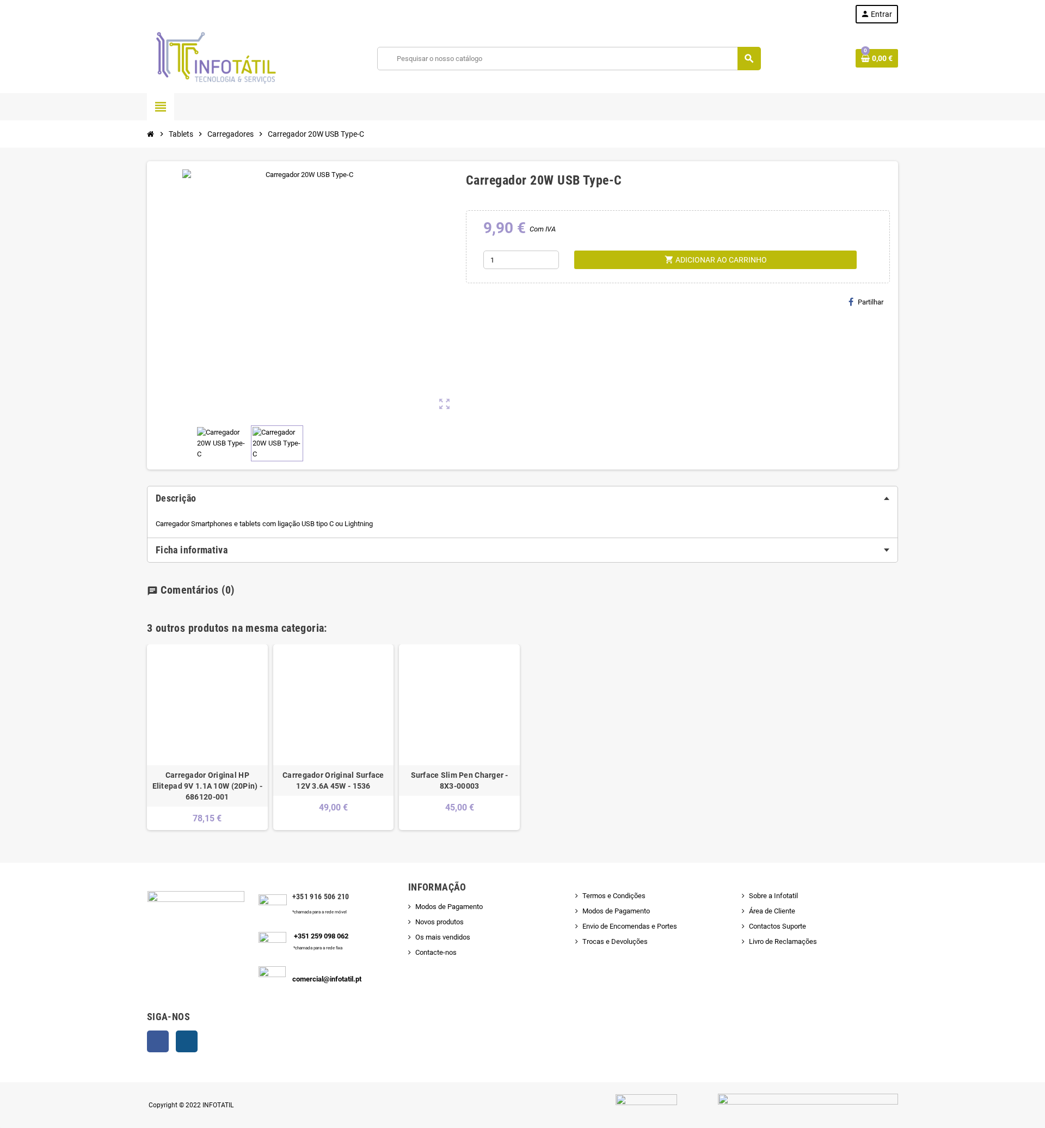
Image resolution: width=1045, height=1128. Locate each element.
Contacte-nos (436, 952)
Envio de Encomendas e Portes (629, 926)
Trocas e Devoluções (615, 941)
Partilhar (870, 302)
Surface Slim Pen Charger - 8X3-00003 (459, 780)
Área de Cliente (772, 911)
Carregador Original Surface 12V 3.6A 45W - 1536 (333, 780)
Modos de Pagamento (449, 907)
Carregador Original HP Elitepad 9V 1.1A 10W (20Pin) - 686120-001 (207, 786)
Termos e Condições (614, 896)
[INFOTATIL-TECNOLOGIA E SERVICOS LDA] (215, 58)
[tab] (522, 498)
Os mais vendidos (442, 937)
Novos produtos (439, 922)
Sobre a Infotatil (773, 896)
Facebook (158, 1041)
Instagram (187, 1041)
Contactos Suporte (777, 926)
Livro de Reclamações (783, 941)
